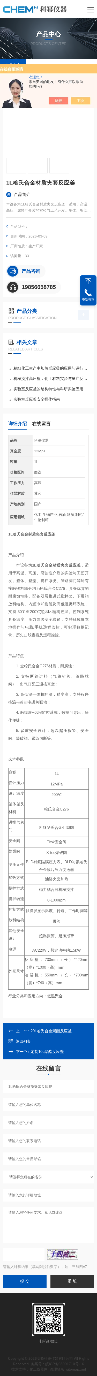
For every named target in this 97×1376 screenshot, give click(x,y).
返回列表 (23, 1041)
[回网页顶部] (88, 281)
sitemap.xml (76, 1369)
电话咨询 (88, 299)
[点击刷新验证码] (62, 1254)
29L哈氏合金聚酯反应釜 (51, 1031)
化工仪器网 (38, 1369)
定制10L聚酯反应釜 (47, 1051)
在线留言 (41, 423)
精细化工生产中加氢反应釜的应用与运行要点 (51, 368)
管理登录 (57, 1369)
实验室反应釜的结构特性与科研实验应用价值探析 (51, 389)
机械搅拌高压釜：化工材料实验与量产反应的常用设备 (51, 378)
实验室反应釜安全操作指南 (36, 399)
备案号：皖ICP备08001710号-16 (57, 1364)
